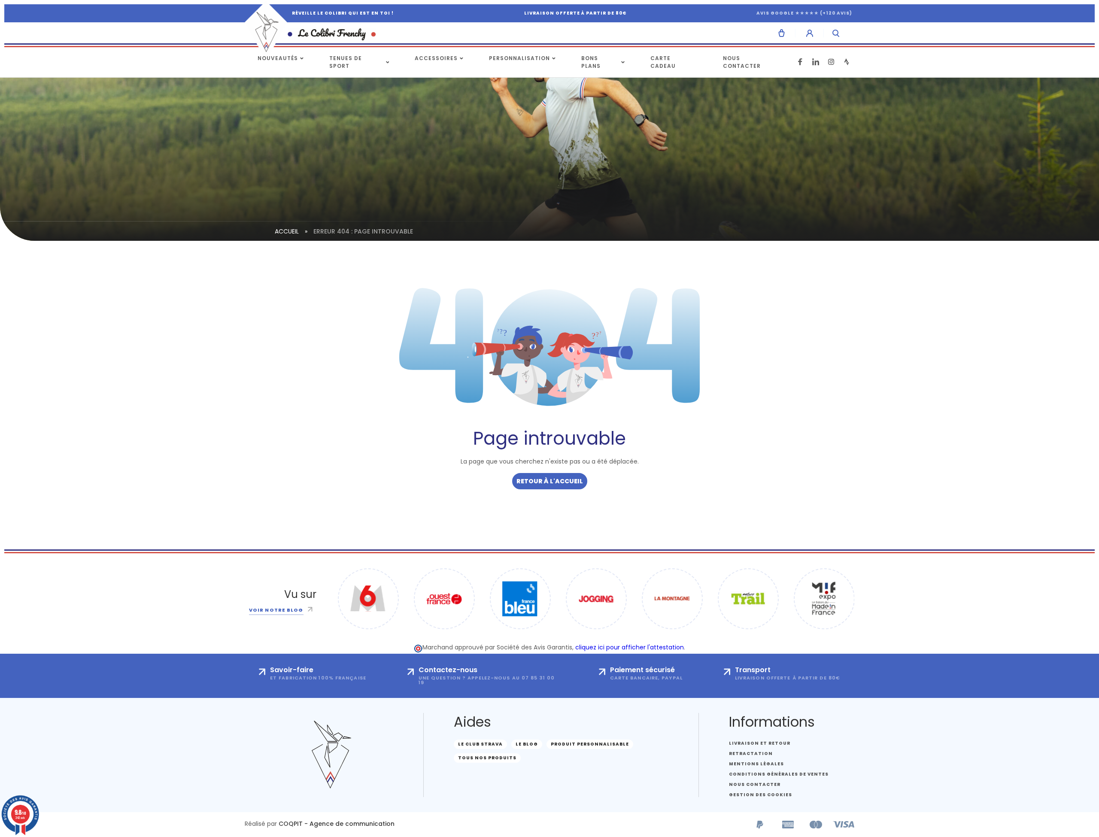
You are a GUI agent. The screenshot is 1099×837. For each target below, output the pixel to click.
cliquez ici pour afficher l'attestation (629, 647)
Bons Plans (591, 62)
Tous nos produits (487, 758)
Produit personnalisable (590, 744)
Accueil (287, 231)
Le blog (527, 744)
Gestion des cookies (760, 795)
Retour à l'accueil (549, 481)
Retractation (751, 753)
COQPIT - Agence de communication (337, 823)
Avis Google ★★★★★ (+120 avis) (804, 13)
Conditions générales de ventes (779, 774)
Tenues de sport (345, 62)
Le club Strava (480, 744)
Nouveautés (278, 58)
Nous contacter (742, 62)
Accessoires (436, 58)
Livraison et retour (759, 743)
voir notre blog (276, 610)
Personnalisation (519, 58)
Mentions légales (756, 764)
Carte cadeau (663, 62)
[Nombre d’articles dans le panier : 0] (781, 33)
